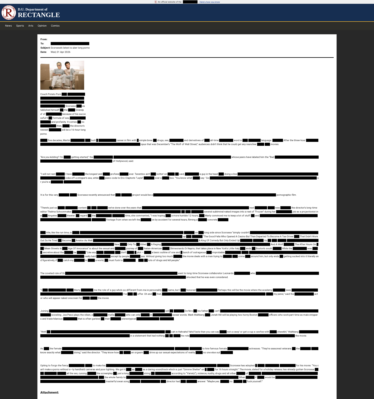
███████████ (103, 157)
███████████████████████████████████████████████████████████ (131, 232)
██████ (277, 140)
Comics (55, 25)
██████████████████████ (70, 43)
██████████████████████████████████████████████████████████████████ (107, 310)
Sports (20, 25)
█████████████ (147, 318)
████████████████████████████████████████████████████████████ (145, 240)
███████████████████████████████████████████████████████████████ (161, 365)
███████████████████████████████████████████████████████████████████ (172, 157)
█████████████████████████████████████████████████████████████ (263, 177)
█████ (60, 174)
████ (71, 109)
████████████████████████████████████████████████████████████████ (121, 273)
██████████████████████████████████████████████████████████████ (126, 211)
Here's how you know (210, 2)
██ (61, 109)
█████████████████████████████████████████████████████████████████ (108, 331)
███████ (55, 129)
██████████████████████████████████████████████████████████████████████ (214, 194)
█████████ (54, 114)
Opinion (42, 25)
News (8, 25)
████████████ (206, 290)
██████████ (190, 2)
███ (64, 94)
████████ (78, 140)
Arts (30, 25)
